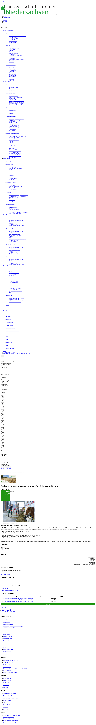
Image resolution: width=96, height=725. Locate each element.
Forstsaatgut (11, 175)
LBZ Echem (5, 385)
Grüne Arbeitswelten (13, 38)
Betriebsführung (12, 110)
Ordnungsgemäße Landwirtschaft (16, 101)
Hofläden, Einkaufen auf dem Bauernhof (18, 300)
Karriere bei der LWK (8, 649)
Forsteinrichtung (12, 167)
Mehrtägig (4, 464)
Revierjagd (11, 79)
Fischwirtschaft (12, 69)
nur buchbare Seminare (7, 366)
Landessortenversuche (14, 125)
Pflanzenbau (11, 112)
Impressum (5, 687)
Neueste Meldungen (7, 704)
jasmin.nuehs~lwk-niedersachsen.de (10, 590)
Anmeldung (7, 494)
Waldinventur (12, 169)
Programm (7, 491)
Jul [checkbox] (3, 404)
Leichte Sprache (7, 680)
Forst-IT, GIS (12, 208)
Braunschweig (5, 380)
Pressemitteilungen (7, 638)
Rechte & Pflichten (13, 41)
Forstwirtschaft (12, 70)
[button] (3, 386)
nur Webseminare (6, 364)
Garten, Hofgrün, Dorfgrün (15, 154)
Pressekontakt (6, 634)
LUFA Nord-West (7, 670)
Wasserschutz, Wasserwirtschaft (16, 104)
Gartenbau (11, 71)
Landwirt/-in (12, 54)
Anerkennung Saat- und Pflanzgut (16, 119)
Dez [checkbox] (3, 411)
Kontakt (5, 21)
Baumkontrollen (12, 185)
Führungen (11, 275)
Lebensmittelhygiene (13, 289)
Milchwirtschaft (12, 75)
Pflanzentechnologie (13, 78)
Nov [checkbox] (3, 410)
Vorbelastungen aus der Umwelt (16, 103)
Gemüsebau (11, 232)
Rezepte (11, 292)
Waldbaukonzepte (13, 178)
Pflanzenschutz (12, 129)
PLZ (2, 373)
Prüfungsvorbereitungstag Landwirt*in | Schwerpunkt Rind (16, 353)
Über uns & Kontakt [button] (7, 1)
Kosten (8, 492)
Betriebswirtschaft (13, 149)
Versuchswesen (12, 130)
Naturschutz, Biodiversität (15, 99)
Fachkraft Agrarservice (14, 48)
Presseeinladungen (7, 636)
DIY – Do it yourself (13, 281)
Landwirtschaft (12, 74)
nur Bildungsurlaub (6, 363)
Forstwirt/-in (11, 50)
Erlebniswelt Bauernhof (14, 299)
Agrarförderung (6, 619)
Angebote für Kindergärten (15, 271)
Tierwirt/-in (11, 62)
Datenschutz (6, 685)
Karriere (5, 20)
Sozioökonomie (12, 157)
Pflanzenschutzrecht (13, 240)
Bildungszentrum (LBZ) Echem (10, 660)
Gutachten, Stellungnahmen (15, 187)
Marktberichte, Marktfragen (15, 156)
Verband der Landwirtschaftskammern (11, 715)
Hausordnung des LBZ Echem (8, 611)
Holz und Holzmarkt (13, 197)
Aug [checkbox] (3, 406)
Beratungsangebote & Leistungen (10, 698)
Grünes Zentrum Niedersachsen (10, 722)
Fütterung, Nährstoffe (14, 137)
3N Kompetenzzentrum (8, 717)
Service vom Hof (7, 664)
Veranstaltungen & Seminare (9, 352)
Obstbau (11, 223)
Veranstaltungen (6, 17)
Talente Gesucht (7, 667)
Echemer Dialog (12, 274)
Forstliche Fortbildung (14, 209)
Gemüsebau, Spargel (13, 221)
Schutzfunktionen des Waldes (15, 168)
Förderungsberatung (13, 152)
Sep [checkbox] (3, 407)
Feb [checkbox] (3, 398)
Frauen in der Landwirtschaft (15, 153)
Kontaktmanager (7, 651)
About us (5, 654)
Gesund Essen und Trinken (15, 288)
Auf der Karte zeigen (5, 574)
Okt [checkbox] (3, 409)
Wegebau (11, 201)
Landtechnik (12, 90)
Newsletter (5, 709)
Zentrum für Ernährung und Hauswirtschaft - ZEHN (15, 668)
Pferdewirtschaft (12, 76)
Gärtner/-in (11, 51)
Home (4, 351)
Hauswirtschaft (12, 72)
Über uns (5, 16)
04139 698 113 (5, 588)
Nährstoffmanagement (14, 126)
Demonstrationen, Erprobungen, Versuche (18, 136)
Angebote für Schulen (14, 273)
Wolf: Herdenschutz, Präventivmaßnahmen (18, 212)
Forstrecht (11, 211)
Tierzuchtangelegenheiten (9, 627)
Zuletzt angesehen (6, 367)
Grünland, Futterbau (13, 122)
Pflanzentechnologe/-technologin (16, 59)
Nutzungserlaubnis (7, 640)
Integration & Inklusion (14, 39)
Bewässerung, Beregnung (14, 120)
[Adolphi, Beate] (9, 456)
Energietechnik (12, 88)
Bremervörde (5, 381)
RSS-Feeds (5, 707)
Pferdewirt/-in (12, 58)
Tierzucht (11, 142)
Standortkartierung (13, 177)
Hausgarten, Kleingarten (14, 234)
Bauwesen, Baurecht (13, 87)
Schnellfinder (6, 310)
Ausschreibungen (13, 207)
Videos (4, 702)
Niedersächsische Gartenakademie (11, 672)
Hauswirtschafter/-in (13, 53)
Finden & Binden (13, 37)
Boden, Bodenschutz (13, 96)
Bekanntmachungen (7, 678)
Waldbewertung (12, 189)
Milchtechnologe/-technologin (15, 55)
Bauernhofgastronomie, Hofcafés (16, 298)
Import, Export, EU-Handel (15, 235)
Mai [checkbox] (3, 402)
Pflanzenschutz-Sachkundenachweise (17, 239)
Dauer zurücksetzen (5, 465)
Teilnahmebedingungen (6, 468)
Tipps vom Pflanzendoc (14, 282)
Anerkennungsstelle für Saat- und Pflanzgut (13, 626)
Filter (2, 356)
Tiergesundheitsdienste (14, 140)
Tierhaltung (11, 113)
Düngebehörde (6, 622)
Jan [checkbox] (3, 396)
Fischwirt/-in (12, 49)
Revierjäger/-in (12, 60)
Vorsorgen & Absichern (14, 42)
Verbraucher (6, 265)
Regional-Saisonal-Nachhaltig (15, 291)
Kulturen (11, 124)
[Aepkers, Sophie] (9, 457)
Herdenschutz (12, 138)
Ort (9, 493)
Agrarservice (12, 67)
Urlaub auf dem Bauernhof (15, 302)
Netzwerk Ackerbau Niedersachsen (11, 718)
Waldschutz (11, 179)
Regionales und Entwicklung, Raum (17, 102)
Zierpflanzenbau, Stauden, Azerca (16, 225)
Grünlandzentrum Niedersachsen (10, 720)
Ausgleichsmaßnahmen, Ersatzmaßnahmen (18, 195)
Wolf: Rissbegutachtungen (15, 213)
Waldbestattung (12, 200)
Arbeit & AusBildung (8, 30)
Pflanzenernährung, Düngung (15, 127)
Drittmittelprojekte (7, 700)
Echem (31, 598)
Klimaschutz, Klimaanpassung (15, 97)
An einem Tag (5, 462)
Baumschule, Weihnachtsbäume (16, 220)
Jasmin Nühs (4, 583)
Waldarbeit (11, 198)
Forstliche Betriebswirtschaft (15, 186)
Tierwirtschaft (12, 80)
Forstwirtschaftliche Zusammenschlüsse (18, 196)
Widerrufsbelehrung (6, 607)
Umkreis (2, 374)
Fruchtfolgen (12, 121)
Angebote (5, 18)
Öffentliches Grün (13, 224)
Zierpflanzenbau (12, 241)
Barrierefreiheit (6, 682)
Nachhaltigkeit (12, 98)
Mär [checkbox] (3, 399)
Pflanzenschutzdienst (8, 624)
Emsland (4, 382)
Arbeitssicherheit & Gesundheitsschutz (17, 36)
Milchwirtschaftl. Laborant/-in (15, 57)
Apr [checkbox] (3, 400)
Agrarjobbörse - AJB (8, 662)
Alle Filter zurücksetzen (6, 467)
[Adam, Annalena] (9, 454)
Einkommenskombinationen (15, 151)
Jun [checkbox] (3, 403)
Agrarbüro (11, 148)
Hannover (4, 384)
